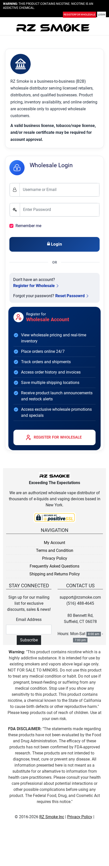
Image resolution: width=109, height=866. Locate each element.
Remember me (28, 225)
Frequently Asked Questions (54, 566)
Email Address (29, 619)
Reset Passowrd (70, 295)
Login (101, 15)
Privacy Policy (54, 558)
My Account (54, 542)
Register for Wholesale (34, 285)
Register (79, 15)
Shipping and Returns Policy (54, 574)
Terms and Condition (54, 550)
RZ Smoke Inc (51, 816)
